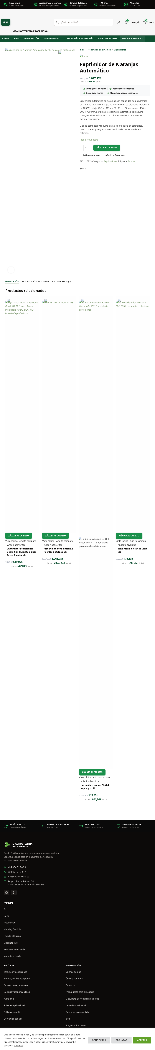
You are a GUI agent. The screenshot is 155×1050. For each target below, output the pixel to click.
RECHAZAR (121, 1040)
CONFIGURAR (99, 1040)
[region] (77, 1039)
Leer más (18, 1045)
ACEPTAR (142, 1040)
